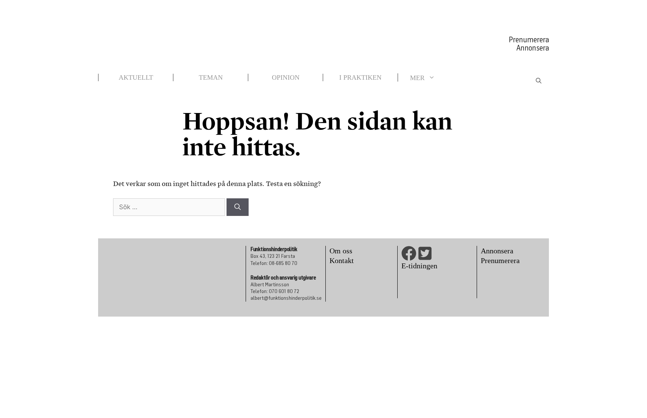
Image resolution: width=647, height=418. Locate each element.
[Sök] (238, 207)
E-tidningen (419, 266)
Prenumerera (529, 40)
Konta (338, 260)
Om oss (340, 251)
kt (351, 260)
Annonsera (532, 48)
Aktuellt (136, 77)
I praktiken (360, 77)
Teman (211, 77)
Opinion (286, 77)
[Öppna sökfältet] (538, 81)
